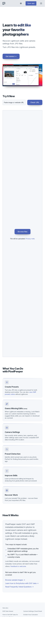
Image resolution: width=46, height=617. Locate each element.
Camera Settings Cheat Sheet (32, 611)
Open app (31, 3)
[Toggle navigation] (41, 3)
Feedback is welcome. (18, 566)
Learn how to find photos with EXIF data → (22, 583)
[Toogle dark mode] (21, 3)
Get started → (11, 56)
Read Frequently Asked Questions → (19, 587)
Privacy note (30, 239)
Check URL (34, 102)
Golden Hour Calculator (30, 614)
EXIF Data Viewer (8, 611)
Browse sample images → (15, 580)
